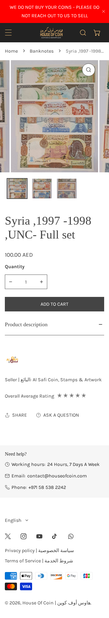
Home (11, 51)
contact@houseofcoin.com (57, 476)
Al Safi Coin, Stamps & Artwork (67, 379)
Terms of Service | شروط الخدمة (39, 561)
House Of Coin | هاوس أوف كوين (56, 603)
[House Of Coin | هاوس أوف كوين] (51, 32)
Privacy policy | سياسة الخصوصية (39, 550)
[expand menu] (8, 32)
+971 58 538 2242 (47, 487)
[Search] (83, 32)
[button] (97, 32)
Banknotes (42, 51)
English (13, 520)
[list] (54, 116)
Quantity (15, 266)
